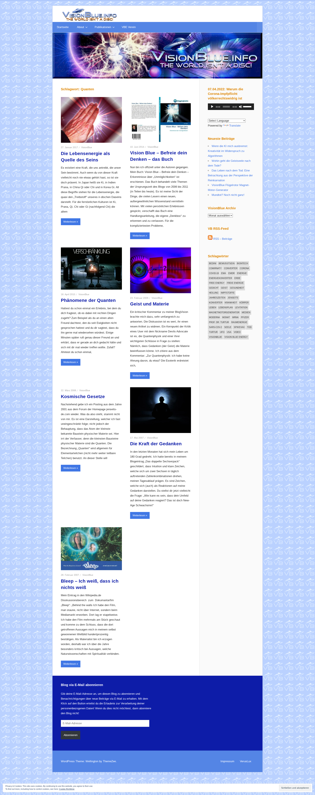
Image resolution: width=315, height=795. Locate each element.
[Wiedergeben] (212, 106)
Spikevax (239, 327)
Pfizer (245, 317)
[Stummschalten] (240, 106)
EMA (223, 273)
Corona (244, 268)
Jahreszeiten (217, 297)
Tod (249, 327)
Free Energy (216, 283)
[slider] (247, 106)
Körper (244, 302)
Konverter (215, 302)
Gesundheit (237, 288)
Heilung (213, 293)
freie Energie (235, 283)
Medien (246, 312)
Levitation (241, 307)
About (80, 27)
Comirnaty (215, 268)
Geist (224, 288)
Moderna (214, 317)
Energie (242, 273)
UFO (222, 332)
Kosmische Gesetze (83, 396)
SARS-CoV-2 (215, 327)
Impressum (227, 761)
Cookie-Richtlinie (66, 789)
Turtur (213, 332)
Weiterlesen (69, 221)
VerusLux (245, 761)
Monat (226, 317)
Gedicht (214, 288)
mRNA (235, 317)
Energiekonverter (220, 278)
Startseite (63, 27)
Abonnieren (70, 735)
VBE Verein (129, 27)
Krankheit (231, 302)
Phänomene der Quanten (88, 300)
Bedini (212, 263)
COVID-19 (214, 273)
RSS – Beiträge (222, 238)
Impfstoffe (228, 293)
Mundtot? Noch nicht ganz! (228, 194)
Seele (227, 327)
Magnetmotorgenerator (224, 312)
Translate (235, 125)
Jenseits (233, 297)
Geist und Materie (149, 303)
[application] (231, 106)
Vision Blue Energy (236, 337)
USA (229, 332)
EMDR (231, 273)
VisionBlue (86, 147)
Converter (230, 268)
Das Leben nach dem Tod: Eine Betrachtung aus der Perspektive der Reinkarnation (230, 175)
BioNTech (242, 263)
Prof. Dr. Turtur (219, 322)
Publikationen (103, 27)
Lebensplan (226, 307)
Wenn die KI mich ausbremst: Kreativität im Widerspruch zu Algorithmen (228, 151)
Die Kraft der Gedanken (156, 443)
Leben (212, 307)
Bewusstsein (226, 263)
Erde (237, 278)
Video (237, 332)
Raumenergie (239, 322)
